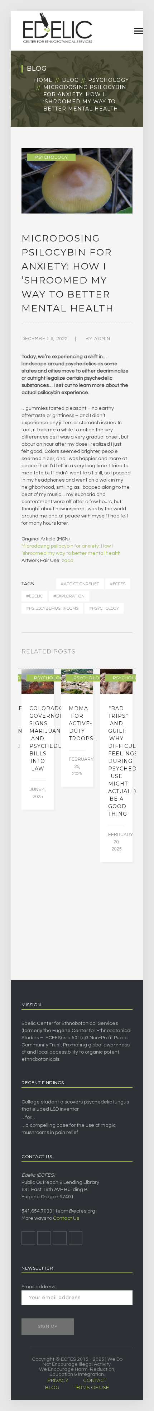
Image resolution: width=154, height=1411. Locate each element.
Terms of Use (91, 1387)
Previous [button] (122, 653)
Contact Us (66, 1218)
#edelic (34, 596)
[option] (37, 739)
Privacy (58, 1380)
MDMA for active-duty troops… (83, 723)
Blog (70, 80)
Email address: (38, 1286)
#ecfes (117, 583)
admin (102, 338)
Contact (94, 1380)
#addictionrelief (80, 583)
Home (43, 80)
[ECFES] (57, 27)
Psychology (108, 80)
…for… (28, 1117)
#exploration (69, 596)
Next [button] (130, 653)
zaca (67, 560)
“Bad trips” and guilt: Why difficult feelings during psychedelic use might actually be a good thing (129, 761)
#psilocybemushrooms (52, 608)
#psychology (104, 608)
